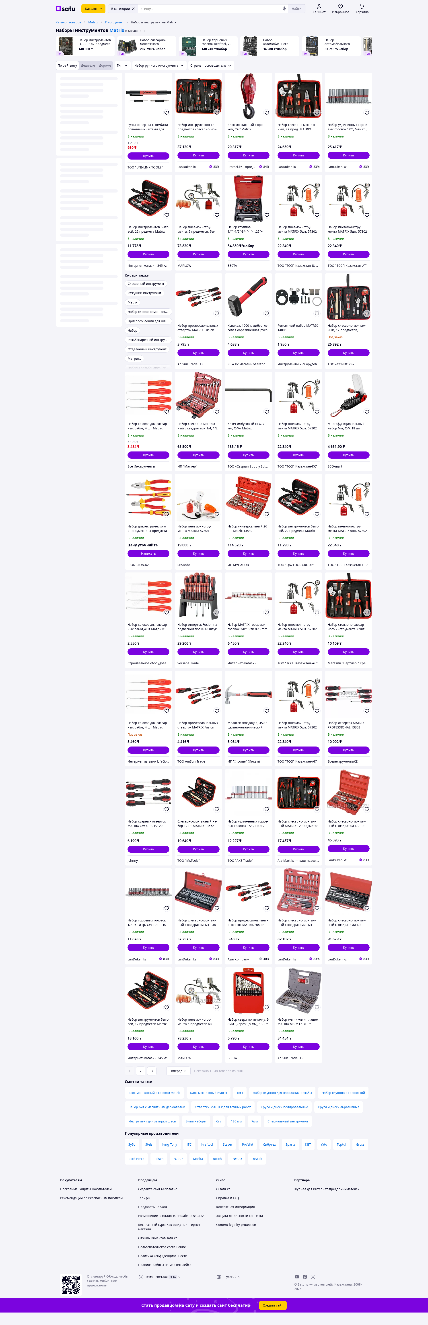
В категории (120, 8)
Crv (218, 1121)
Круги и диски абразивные (338, 1107)
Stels (148, 1144)
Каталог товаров (68, 22)
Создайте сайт (149, 1189)
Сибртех (269, 1144)
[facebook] (305, 1277)
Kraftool (207, 1144)
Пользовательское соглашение (162, 1247)
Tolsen (159, 1159)
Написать (148, 553)
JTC (189, 1144)
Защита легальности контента (239, 1216)
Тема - (156, 1277)
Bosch (217, 1159)
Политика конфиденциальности (162, 1256)
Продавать (146, 1207)
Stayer (227, 1144)
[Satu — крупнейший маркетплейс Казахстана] (65, 8)
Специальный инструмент (288, 1121)
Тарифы (144, 1198)
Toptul (341, 1144)
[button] (148, 156)
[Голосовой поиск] (284, 8)
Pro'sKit (247, 1144)
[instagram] (313, 1277)
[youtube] (297, 1277)
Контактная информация (235, 1207)
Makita (198, 1159)
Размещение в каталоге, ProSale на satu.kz (171, 1216)
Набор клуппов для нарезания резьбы (282, 1093)
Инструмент (114, 22)
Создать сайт (273, 1305)
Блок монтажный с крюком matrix (154, 1093)
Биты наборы (196, 1121)
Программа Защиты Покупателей (86, 1189)
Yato (324, 1144)
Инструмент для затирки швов (152, 1121)
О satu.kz (223, 1189)
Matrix (93, 22)
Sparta (290, 1144)
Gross (360, 1144)
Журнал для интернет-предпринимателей (327, 1189)
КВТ (308, 1144)
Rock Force (136, 1159)
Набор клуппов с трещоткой (343, 1093)
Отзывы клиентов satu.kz (157, 1238)
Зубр (132, 1144)
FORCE (178, 1159)
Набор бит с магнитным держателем (156, 1107)
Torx (240, 1093)
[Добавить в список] (166, 112)
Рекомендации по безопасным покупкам (91, 1198)
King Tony (169, 1144)
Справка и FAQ (227, 1198)
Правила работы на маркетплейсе (164, 1265)
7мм (254, 1121)
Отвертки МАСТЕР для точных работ (223, 1107)
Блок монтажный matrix (208, 1093)
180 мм (236, 1121)
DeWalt (257, 1159)
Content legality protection (236, 1224)
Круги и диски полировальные (284, 1107)
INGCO (237, 1159)
